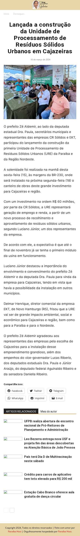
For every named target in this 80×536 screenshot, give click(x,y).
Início (6, 13)
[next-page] (12, 510)
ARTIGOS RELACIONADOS (21, 411)
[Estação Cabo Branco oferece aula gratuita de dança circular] (13, 496)
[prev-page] (6, 510)
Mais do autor (49, 411)
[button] (6, 5)
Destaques (18, 13)
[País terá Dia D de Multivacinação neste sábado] (13, 461)
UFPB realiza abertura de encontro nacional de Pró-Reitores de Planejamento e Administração (49, 425)
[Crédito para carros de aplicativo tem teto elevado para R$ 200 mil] (13, 478)
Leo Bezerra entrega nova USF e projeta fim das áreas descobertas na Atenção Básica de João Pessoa (49, 443)
